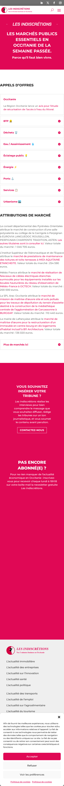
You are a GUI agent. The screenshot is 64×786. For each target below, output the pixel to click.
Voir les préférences (32, 774)
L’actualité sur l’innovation (22, 673)
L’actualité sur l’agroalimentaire (25, 705)
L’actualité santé (16, 679)
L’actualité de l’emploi (19, 699)
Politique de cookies (20, 782)
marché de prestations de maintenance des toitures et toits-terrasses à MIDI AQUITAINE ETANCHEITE (31, 260)
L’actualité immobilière (20, 661)
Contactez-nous (32, 430)
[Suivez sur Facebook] (54, 2)
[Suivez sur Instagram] (60, 2)
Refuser (32, 765)
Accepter (32, 756)
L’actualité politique (18, 685)
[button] (59, 717)
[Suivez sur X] (47, 2)
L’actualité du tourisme (20, 711)
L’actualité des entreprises (22, 667)
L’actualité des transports (22, 693)
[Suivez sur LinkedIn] (41, 2)
